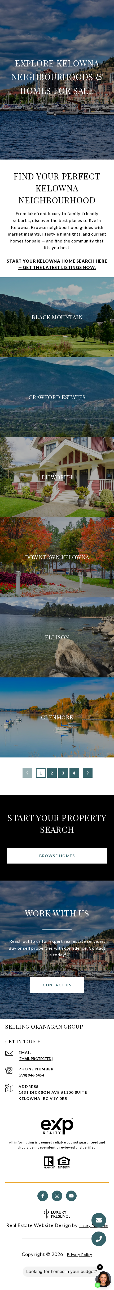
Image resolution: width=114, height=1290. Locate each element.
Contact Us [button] (57, 985)
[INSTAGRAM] (57, 1196)
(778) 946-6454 (31, 1075)
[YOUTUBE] (71, 1196)
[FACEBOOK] (42, 1196)
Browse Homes (57, 855)
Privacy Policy (79, 1255)
